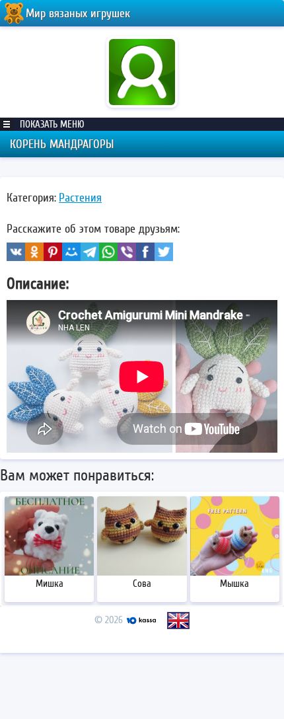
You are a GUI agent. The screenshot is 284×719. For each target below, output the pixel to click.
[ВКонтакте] (16, 252)
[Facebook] (145, 252)
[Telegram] (90, 252)
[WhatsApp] (108, 252)
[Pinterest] (53, 252)
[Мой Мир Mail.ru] (71, 252)
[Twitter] (164, 252)
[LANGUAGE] (178, 620)
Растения (80, 197)
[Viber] (127, 252)
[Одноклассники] (34, 252)
